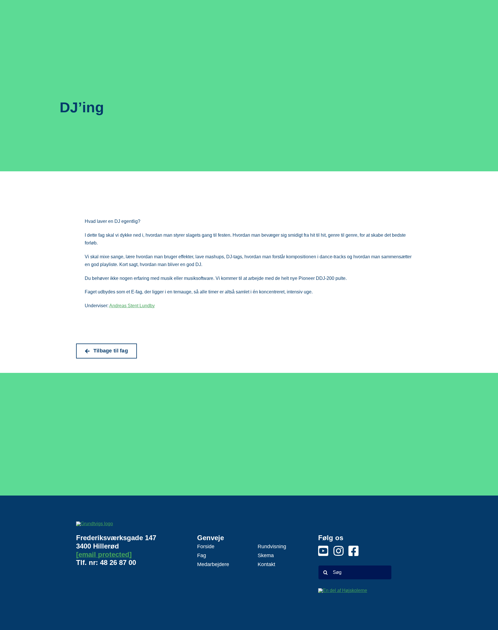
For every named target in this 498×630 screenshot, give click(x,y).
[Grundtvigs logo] (107, 526)
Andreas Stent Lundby (132, 305)
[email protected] (104, 554)
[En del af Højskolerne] (355, 597)
